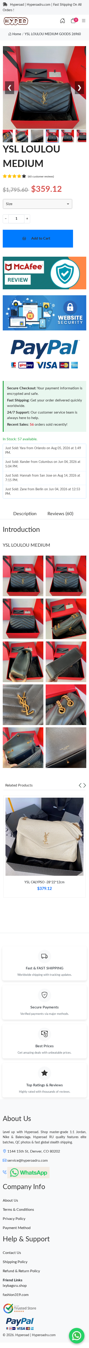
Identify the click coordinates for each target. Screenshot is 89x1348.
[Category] (83, 21)
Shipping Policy (15, 1262)
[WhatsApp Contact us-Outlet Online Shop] (76, 1335)
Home (16, 34)
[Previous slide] (80, 785)
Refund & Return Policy (21, 1271)
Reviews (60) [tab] (60, 514)
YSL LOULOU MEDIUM (26, 545)
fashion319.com (16, 1295)
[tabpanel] (44, 848)
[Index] (62, 21)
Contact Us (12, 1253)
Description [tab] (25, 514)
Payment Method (17, 1228)
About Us (10, 1200)
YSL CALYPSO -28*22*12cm (44, 882)
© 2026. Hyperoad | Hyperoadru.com (29, 1335)
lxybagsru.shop (15, 1285)
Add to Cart (40, 238)
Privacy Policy (14, 1219)
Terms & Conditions (18, 1209)
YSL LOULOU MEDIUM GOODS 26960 (53, 34)
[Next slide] (84, 785)
